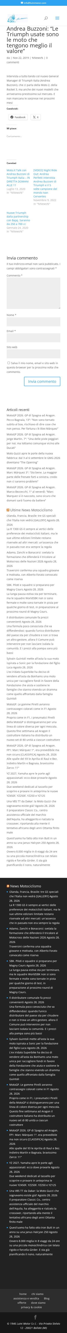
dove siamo (38, 1302)
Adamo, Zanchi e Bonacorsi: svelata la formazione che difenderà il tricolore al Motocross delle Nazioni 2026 (31, 557)
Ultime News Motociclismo (31, 510)
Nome (11, 315)
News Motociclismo (25, 886)
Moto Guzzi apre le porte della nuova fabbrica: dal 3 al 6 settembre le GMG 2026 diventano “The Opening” (33, 458)
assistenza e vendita (26, 1298)
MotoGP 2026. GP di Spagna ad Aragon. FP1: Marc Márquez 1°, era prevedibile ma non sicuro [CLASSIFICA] (33, 750)
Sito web (12, 347)
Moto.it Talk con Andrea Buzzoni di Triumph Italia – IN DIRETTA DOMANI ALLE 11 (18, 177)
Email (11, 331)
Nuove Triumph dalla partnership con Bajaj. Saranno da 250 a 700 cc (18, 218)
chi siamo (37, 1294)
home (23, 1294)
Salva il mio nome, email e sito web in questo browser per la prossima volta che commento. (32, 367)
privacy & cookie (31, 1307)
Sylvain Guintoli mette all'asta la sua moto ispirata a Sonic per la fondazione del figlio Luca (33, 663)
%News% (37, 58)
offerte (21, 1302)
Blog (47, 1298)
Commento (15, 275)
